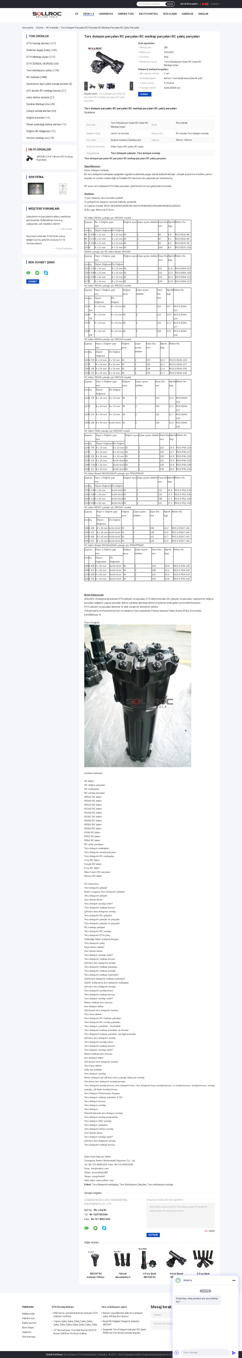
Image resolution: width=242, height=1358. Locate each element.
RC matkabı (52, 27)
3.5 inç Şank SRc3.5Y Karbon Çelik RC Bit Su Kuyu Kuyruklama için (203, 1275)
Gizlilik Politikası (54, 1354)
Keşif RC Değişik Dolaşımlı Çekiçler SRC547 (121, 1323)
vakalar (203, 14)
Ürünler (40, 27)
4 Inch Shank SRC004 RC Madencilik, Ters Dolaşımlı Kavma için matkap (176, 1275)
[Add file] (177, 1352)
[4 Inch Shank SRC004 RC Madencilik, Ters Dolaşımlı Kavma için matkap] (176, 1259)
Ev (76, 14)
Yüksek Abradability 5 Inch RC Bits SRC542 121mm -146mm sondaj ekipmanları (122, 1275)
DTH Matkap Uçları (37, 56)
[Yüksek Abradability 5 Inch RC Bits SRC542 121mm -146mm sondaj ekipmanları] (122, 1259)
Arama (170, 4)
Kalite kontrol (148, 14)
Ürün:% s (88, 14)
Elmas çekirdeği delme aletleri (43, 124)
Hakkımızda (106, 14)
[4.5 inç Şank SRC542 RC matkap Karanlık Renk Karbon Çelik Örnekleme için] (149, 1259)
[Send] (233, 1352)
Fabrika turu (126, 14)
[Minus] (234, 1280)
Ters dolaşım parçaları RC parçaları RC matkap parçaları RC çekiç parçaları (105, 97)
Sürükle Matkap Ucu (38, 104)
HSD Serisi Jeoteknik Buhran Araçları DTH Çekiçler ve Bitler (76, 1315)
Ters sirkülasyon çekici (39, 70)
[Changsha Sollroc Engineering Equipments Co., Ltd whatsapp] (39, 273)
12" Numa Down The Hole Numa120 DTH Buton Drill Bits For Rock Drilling (75, 1332)
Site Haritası (28, 1336)
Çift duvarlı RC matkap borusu (43, 90)
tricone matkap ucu (37, 138)
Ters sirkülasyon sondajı (160, 1184)
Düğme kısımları (35, 117)
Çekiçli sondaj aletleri (38, 110)
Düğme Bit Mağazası (38, 131)
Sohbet (144, 94)
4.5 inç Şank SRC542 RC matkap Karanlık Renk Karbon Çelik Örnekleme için (150, 1275)
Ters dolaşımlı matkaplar (105, 1184)
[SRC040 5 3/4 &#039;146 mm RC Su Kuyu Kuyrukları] (29, 158)
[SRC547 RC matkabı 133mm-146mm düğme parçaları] (96, 1259)
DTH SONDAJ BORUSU (39, 63)
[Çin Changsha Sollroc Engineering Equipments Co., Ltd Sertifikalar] (35, 189)
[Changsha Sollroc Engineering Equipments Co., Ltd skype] (48, 273)
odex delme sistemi (37, 97)
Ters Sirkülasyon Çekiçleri (132, 1184)
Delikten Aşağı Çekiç (38, 50)
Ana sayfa (27, 27)
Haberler (187, 14)
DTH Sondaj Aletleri (37, 43)
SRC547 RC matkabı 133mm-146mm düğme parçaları (96, 1275)
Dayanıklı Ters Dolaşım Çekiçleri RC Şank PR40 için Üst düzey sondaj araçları (124, 1331)
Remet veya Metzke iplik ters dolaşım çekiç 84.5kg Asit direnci (123, 1315)
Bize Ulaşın (170, 14)
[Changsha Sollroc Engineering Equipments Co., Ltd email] (30, 273)
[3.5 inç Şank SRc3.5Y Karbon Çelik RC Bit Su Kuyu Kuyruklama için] (203, 1259)
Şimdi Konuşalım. (189, 3)
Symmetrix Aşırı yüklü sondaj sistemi (47, 83)
